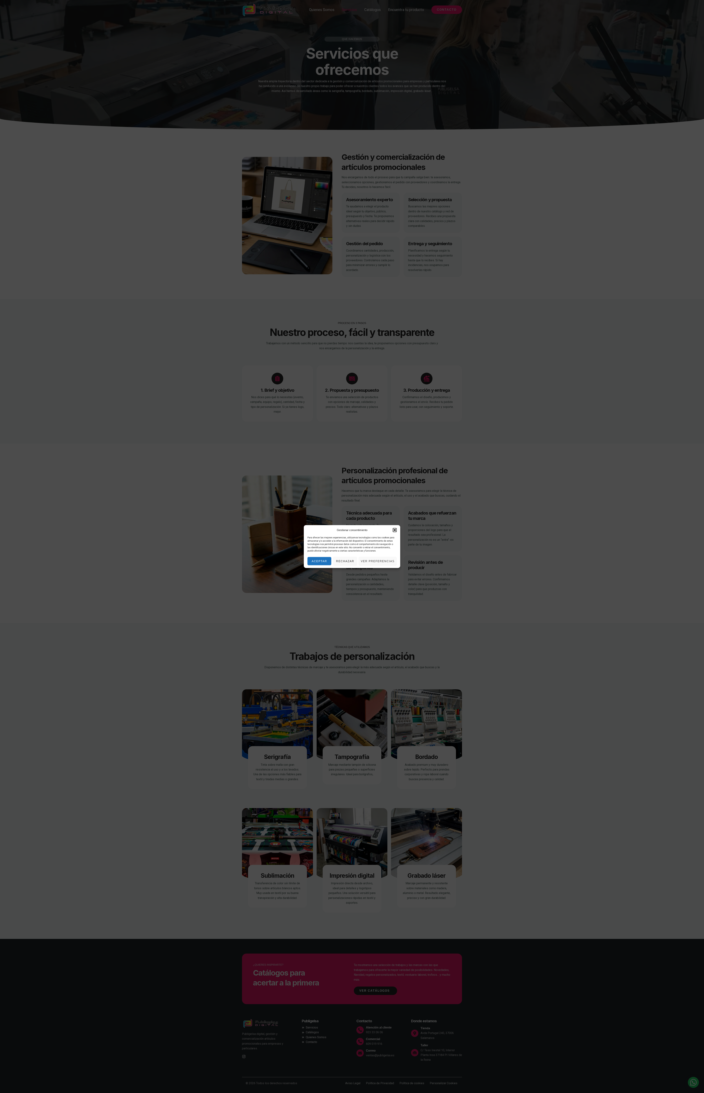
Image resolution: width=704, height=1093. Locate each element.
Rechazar (345, 561)
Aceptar (319, 561)
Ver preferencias (378, 561)
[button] (395, 530)
